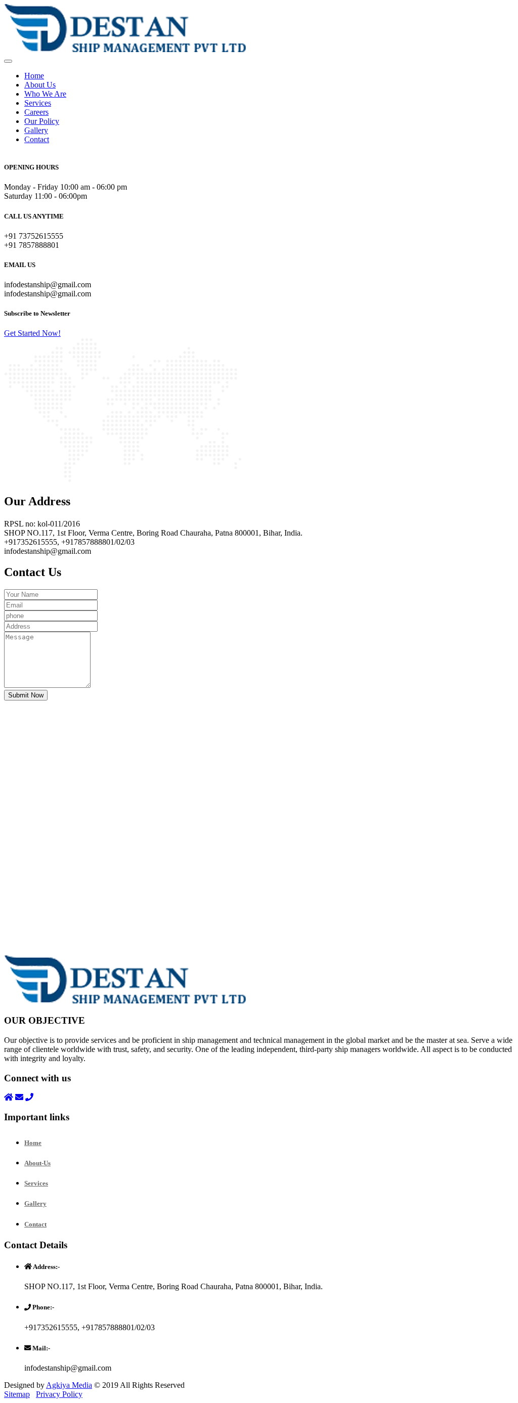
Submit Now (26, 695)
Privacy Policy (59, 1394)
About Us (40, 84)
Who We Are (45, 94)
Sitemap (17, 1394)
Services (37, 103)
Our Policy (41, 121)
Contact (36, 139)
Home (34, 75)
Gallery (36, 130)
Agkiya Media (69, 1385)
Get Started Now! (32, 333)
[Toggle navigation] (8, 61)
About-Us (37, 1163)
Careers (36, 112)
